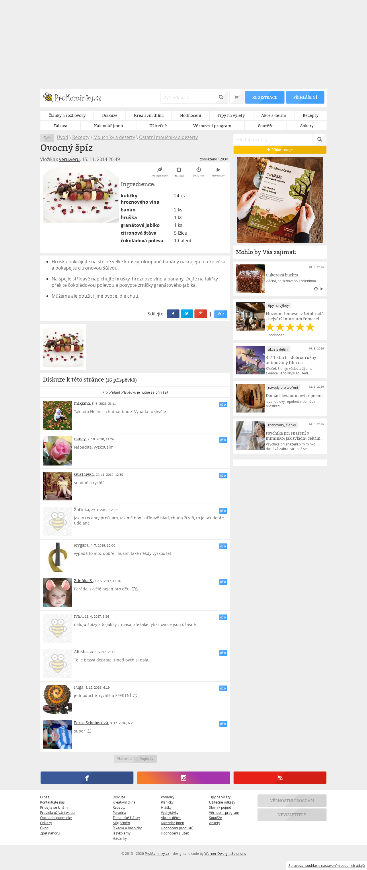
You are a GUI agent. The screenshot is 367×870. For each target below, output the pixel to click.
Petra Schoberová (91, 722)
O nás (44, 797)
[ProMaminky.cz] (74, 98)
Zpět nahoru (50, 833)
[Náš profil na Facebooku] (87, 778)
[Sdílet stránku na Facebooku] (173, 313)
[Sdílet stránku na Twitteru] (187, 313)
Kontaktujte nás (52, 802)
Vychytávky (169, 812)
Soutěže (215, 817)
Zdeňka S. (83, 580)
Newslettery (292, 815)
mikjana (82, 403)
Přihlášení (305, 97)
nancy (80, 438)
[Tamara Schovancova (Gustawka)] (57, 486)
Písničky (167, 802)
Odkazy (46, 822)
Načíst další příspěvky (135, 759)
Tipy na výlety (220, 797)
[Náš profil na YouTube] (280, 778)
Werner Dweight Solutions (225, 853)
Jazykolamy (121, 833)
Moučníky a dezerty (114, 137)
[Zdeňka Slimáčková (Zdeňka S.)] (57, 592)
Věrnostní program (224, 812)
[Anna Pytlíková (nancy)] (57, 451)
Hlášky (166, 807)
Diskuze (119, 797)
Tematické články (126, 817)
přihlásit (161, 392)
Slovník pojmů (220, 807)
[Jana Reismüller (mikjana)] (57, 415)
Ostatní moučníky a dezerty (168, 137)
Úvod (62, 137)
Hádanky (120, 838)
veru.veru (69, 159)
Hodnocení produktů (177, 828)
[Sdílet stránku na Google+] (201, 313)
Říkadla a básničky (127, 828)
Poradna (119, 812)
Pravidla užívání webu (57, 812)
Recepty (80, 137)
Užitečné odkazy (222, 802)
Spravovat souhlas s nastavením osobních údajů (326, 865)
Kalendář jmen (172, 822)
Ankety (214, 822)
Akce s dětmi (171, 817)
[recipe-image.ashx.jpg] (81, 194)
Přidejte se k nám (54, 807)
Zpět (47, 137)
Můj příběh (121, 822)
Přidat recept (282, 149)
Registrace (264, 97)
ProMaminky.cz (157, 853)
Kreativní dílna (124, 802)
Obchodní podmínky (56, 817)
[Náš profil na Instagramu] (183, 778)
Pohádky (167, 797)
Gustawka (84, 474)
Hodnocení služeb (175, 833)
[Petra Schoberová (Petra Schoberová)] (57, 734)
